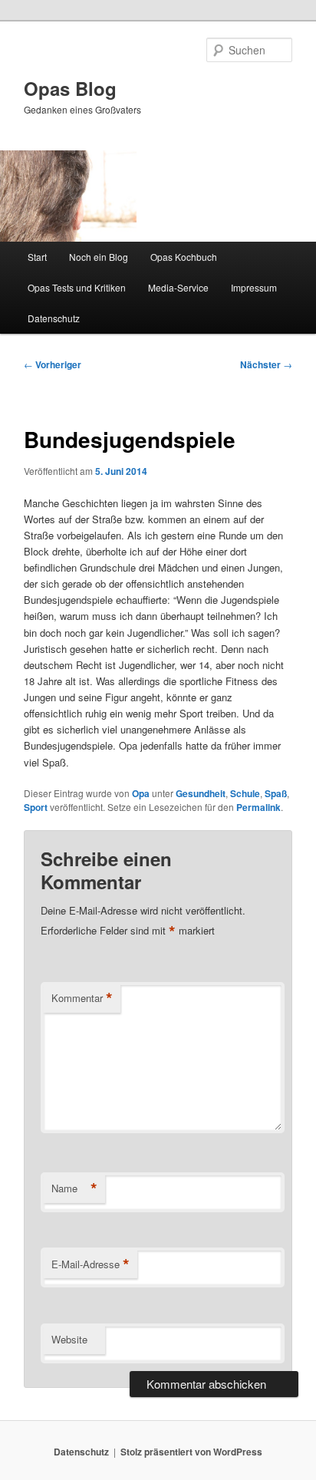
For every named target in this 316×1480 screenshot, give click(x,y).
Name (74, 1188)
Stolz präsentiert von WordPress (191, 1452)
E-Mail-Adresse (90, 1264)
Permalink (258, 807)
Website (69, 1339)
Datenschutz (54, 318)
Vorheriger (52, 364)
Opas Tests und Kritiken (77, 287)
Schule (245, 793)
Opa (141, 793)
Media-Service (178, 287)
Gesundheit (200, 793)
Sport (36, 807)
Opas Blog (70, 88)
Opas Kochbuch (183, 256)
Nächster (266, 364)
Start (37, 256)
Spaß (276, 793)
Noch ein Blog (98, 256)
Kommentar (82, 998)
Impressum (254, 287)
